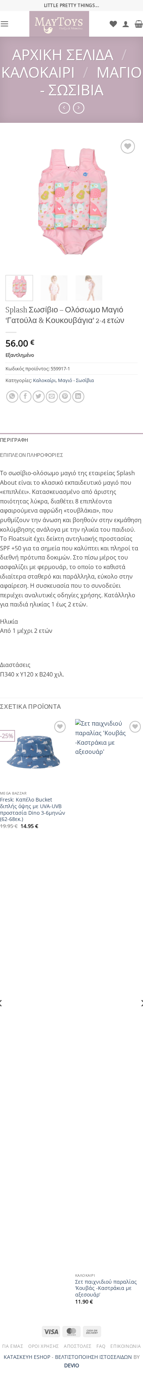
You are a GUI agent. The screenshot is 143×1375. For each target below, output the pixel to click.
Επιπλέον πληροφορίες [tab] (31, 455)
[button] (4, 24)
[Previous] (17, 203)
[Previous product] (78, 108)
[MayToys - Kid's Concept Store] (59, 24)
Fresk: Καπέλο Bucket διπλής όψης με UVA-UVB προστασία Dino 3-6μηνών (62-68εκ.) (32, 809)
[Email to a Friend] (52, 396)
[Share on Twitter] (39, 396)
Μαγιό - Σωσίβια (91, 81)
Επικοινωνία (125, 1346)
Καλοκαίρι (38, 72)
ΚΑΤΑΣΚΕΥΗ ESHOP (27, 1356)
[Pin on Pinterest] (65, 396)
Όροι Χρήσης (43, 1346)
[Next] (125, 203)
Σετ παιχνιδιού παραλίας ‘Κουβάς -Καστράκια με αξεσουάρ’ (106, 1288)
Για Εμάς (12, 1346)
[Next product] (64, 108)
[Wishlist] (113, 24)
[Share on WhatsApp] (12, 396)
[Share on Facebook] (25, 396)
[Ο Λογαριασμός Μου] (125, 24)
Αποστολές (78, 1346)
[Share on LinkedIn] (78, 396)
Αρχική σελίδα (62, 54)
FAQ (101, 1346)
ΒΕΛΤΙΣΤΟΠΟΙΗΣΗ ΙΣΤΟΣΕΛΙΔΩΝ (93, 1356)
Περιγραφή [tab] (14, 440)
